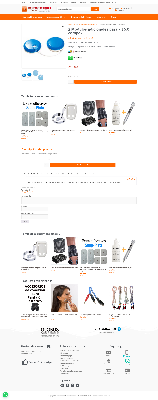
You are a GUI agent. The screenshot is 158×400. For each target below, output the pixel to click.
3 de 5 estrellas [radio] (28, 192)
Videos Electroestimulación (37, 2)
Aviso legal (64, 368)
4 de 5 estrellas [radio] (30, 192)
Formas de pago (66, 356)
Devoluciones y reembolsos (70, 361)
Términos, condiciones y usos (71, 371)
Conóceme (64, 2)
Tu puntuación (27, 190)
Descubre (83, 2)
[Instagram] (62, 385)
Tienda (113, 17)
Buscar (95, 9)
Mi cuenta (64, 353)
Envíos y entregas (66, 358)
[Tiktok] (67, 385)
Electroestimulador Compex (81, 17)
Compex (73, 2)
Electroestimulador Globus (55, 17)
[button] (63, 26)
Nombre (24, 206)
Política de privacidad (68, 366)
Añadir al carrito (106, 82)
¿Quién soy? (64, 374)
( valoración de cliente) (84, 38)
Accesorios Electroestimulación (87, 24)
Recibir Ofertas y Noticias (69, 351)
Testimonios (53, 2)
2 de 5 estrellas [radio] (25, 192)
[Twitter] (77, 385)
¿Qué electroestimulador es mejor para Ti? (103, 2)
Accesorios (101, 17)
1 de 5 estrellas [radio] (22, 192)
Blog (23, 2)
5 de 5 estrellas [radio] (33, 192)
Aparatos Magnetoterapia (32, 17)
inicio (70, 24)
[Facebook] (72, 385)
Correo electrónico (28, 213)
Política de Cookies (67, 363)
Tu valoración (26, 196)
